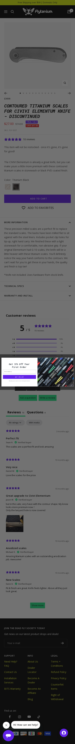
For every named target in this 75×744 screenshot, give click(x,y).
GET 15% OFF (19, 377)
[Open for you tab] (64, 733)
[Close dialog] (72, 359)
